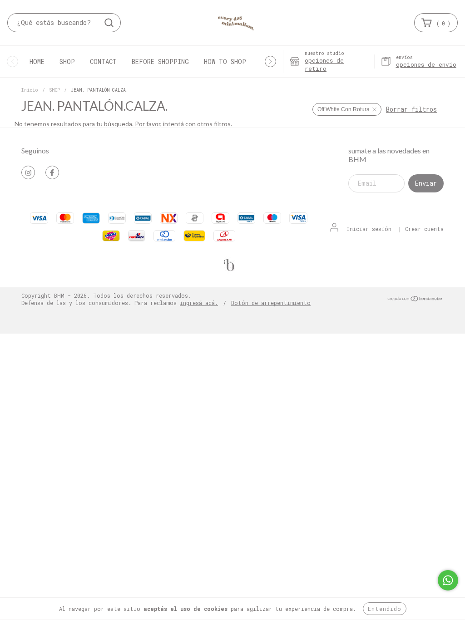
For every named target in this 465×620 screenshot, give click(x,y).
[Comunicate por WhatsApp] (448, 580)
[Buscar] (109, 23)
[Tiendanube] (415, 299)
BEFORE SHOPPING (160, 61)
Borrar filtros (411, 109)
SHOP (67, 61)
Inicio (29, 90)
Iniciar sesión (368, 228)
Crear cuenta (424, 228)
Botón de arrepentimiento (271, 302)
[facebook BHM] (52, 172)
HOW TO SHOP (225, 61)
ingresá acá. (199, 302)
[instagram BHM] (28, 172)
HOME (37, 61)
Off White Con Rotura (343, 109)
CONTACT (103, 61)
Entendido (384, 608)
